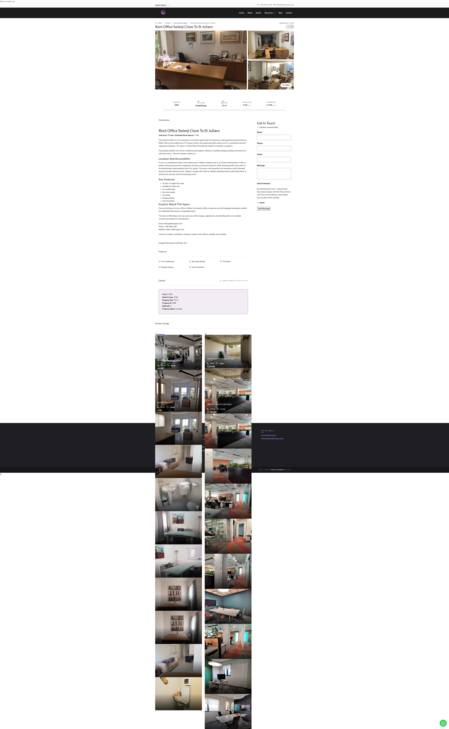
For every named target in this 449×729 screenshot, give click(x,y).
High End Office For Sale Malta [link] (219, 404)
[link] (178, 352)
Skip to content (6, 1)
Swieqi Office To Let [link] (165, 402)
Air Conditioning (167, 261)
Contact (289, 13)
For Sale (246, 335)
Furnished (226, 261)
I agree (261, 203)
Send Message (263, 208)
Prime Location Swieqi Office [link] (169, 360)
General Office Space (180, 23)
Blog (280, 13)
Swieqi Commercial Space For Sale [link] (220, 358)
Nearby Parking (167, 267)
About (250, 13)
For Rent (167, 23)
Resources (269, 13)
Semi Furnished (198, 267)
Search (258, 13)
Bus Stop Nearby (198, 261)
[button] (288, 26)
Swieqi (179, 140)
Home (241, 13)
